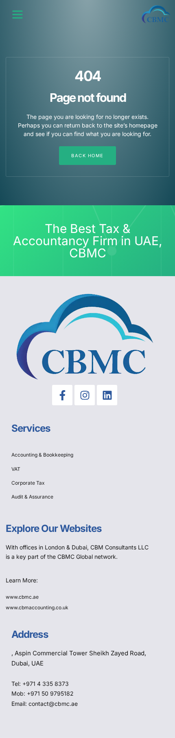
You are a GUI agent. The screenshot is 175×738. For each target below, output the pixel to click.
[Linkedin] (107, 395)
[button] (17, 14)
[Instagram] (84, 395)
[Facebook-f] (62, 395)
